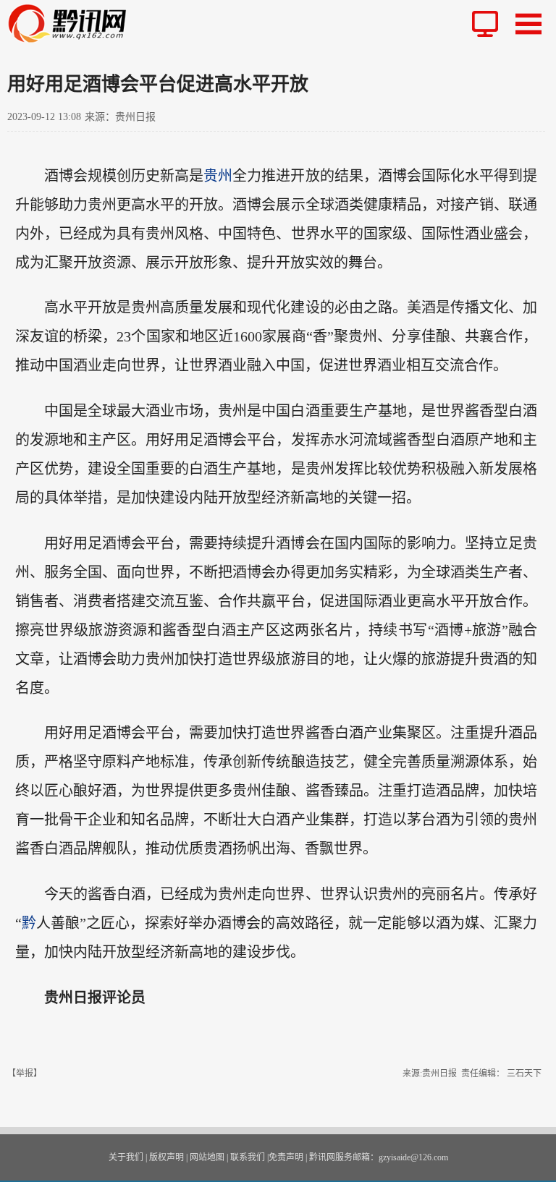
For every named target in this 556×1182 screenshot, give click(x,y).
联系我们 (247, 1157)
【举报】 (24, 1073)
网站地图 (207, 1157)
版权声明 (166, 1157)
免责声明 (286, 1157)
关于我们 (126, 1157)
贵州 (217, 176)
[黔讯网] (73, 23)
